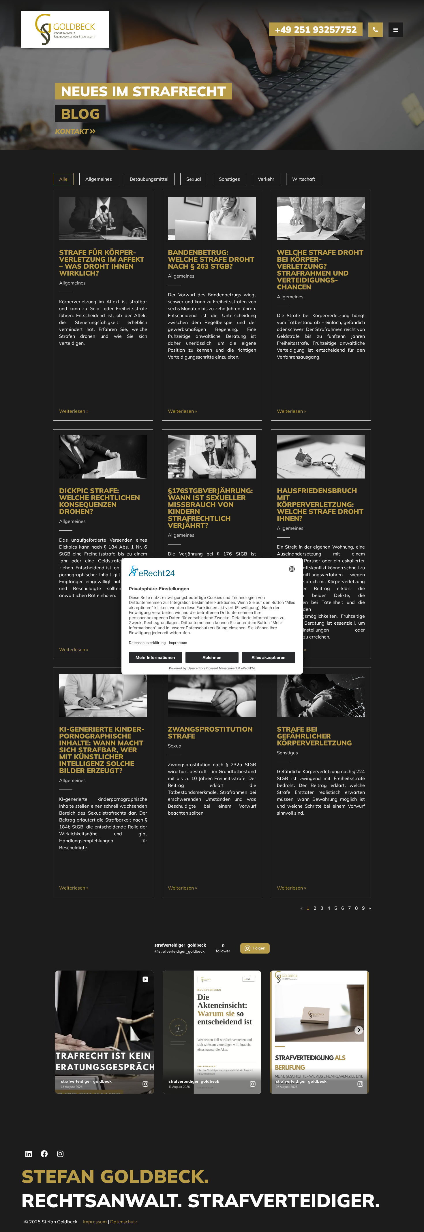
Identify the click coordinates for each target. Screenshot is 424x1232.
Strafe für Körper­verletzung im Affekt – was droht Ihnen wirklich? (101, 262)
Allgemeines (98, 179)
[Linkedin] (28, 1154)
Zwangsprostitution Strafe (210, 732)
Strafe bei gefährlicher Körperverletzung (314, 736)
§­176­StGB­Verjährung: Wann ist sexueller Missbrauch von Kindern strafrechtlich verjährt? (210, 508)
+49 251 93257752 (316, 29)
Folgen (259, 948)
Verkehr (266, 179)
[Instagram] (60, 1154)
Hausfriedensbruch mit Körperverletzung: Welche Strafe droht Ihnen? (320, 504)
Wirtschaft (303, 179)
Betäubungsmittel (149, 179)
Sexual (193, 179)
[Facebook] (44, 1154)
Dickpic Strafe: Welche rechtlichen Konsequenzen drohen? (99, 501)
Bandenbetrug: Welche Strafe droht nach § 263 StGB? (211, 259)
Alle (63, 179)
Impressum (95, 1222)
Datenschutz (123, 1222)
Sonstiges (229, 179)
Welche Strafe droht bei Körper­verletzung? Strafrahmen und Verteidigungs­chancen (320, 269)
